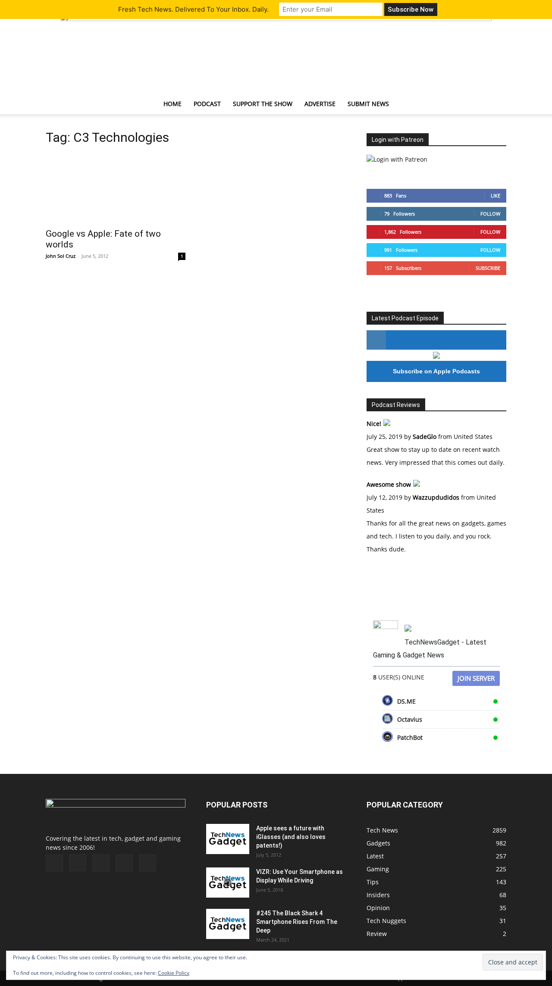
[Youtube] (147, 863)
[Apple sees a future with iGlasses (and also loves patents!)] (227, 839)
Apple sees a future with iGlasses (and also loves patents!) (291, 837)
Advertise (320, 104)
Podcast (207, 104)
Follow (490, 213)
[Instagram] (77, 862)
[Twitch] (101, 863)
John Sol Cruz (60, 256)
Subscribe (488, 268)
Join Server (476, 678)
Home (172, 104)
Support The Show (262, 104)
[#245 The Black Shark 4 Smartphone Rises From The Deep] (227, 924)
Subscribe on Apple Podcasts (436, 371)
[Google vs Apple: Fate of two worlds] (115, 188)
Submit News (368, 104)
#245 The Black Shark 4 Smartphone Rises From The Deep (296, 922)
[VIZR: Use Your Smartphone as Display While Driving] (227, 882)
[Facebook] (54, 863)
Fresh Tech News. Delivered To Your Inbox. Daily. (193, 9)
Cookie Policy (173, 973)
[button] (496, 104)
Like (495, 195)
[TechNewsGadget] (276, 53)
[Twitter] (124, 863)
